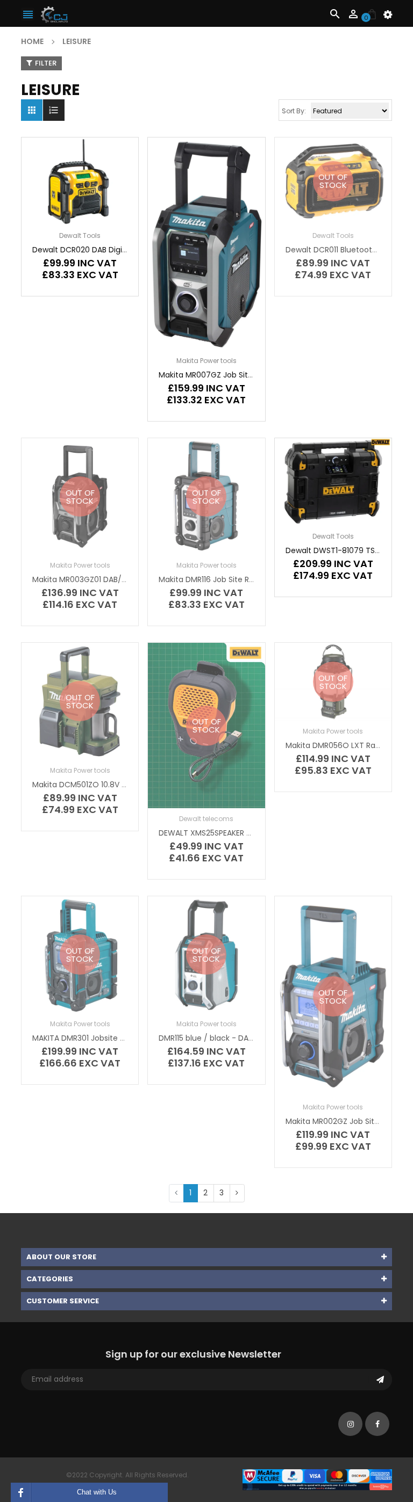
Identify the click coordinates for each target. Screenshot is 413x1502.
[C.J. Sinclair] (317, 1479)
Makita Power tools (206, 360)
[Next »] (237, 1193)
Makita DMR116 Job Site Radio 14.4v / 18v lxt (237, 579)
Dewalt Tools (80, 235)
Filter (45, 63)
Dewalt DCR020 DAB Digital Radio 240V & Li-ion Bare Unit (137, 249)
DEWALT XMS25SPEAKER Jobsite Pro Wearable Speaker (258, 833)
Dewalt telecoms (206, 818)
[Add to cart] (96, 214)
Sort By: (294, 110)
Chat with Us (97, 1492)
